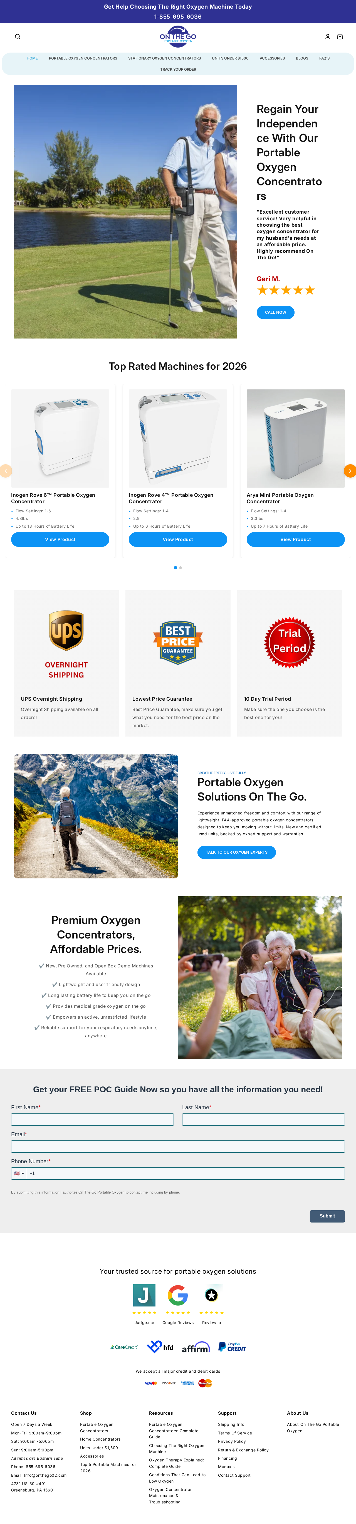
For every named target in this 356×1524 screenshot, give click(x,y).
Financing (227, 1458)
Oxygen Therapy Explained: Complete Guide (176, 1463)
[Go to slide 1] (175, 567)
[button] (17, 36)
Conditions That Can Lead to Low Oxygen (177, 1477)
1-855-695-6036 (178, 16)
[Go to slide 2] (180, 567)
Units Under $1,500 (99, 1447)
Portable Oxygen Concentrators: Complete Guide (174, 1430)
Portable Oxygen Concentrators (96, 1427)
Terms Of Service (235, 1433)
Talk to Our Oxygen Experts (237, 852)
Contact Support (234, 1475)
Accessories (92, 1456)
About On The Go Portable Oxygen (313, 1427)
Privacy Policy (232, 1441)
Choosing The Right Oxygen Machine (176, 1448)
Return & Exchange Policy (243, 1450)
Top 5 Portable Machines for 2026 (108, 1467)
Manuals (226, 1466)
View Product (60, 539)
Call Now (275, 312)
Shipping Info (231, 1424)
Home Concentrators (100, 1439)
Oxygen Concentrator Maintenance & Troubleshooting (170, 1495)
